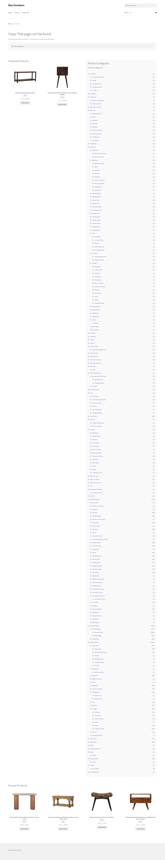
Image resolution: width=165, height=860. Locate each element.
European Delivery (95, 360)
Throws (94, 90)
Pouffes (97, 656)
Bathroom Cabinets (98, 100)
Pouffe (94, 80)
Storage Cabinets (95, 749)
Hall (93, 233)
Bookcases (93, 143)
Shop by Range (94, 626)
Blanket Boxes (96, 193)
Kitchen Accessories (100, 257)
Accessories (98, 649)
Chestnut (93, 336)
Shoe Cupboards (99, 247)
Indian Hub (25, 12)
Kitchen (94, 253)
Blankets (95, 127)
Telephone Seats (97, 87)
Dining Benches (96, 207)
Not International (95, 483)
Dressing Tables (97, 134)
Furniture (93, 366)
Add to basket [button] (25, 103)
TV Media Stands (99, 303)
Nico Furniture (16, 5)
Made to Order (94, 476)
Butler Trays (96, 200)
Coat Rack (98, 237)
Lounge (94, 263)
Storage (94, 386)
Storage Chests (96, 84)
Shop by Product (95, 499)
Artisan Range (96, 629)
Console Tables (99, 240)
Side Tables (98, 293)
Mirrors (97, 243)
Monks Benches (96, 586)
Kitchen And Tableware (99, 376)
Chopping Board (99, 383)
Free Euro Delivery (95, 363)
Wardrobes (95, 140)
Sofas (96, 296)
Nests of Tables (97, 453)
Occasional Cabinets (98, 77)
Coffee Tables (99, 270)
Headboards (95, 137)
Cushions (97, 273)
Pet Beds (97, 290)
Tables (92, 765)
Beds (93, 117)
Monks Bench (96, 306)
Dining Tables (96, 220)
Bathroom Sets (96, 104)
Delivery (92, 343)
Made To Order (99, 632)
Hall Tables (93, 416)
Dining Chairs (96, 213)
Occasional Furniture (96, 489)
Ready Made (98, 636)
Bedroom (93, 110)
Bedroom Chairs (97, 114)
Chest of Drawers (97, 130)
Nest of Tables (99, 283)
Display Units (96, 227)
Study (94, 320)
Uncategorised (94, 772)
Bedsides (95, 120)
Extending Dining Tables (99, 350)
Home (10, 12)
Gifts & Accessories (95, 373)
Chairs (94, 532)
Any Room (93, 74)
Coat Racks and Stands (99, 399)
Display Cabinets (97, 566)
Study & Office (94, 759)
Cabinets (92, 333)
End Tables (98, 276)
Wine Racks (95, 326)
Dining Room (96, 692)
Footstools (98, 280)
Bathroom (93, 97)
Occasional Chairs (100, 286)
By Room (92, 147)
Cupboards (95, 549)
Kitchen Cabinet (99, 260)
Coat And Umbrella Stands (100, 539)
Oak (91, 486)
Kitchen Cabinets (97, 582)
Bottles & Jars (99, 380)
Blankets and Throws (98, 519)
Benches (94, 124)
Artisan (17, 12)
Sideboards (95, 313)
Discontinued (94, 353)
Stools (96, 300)
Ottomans (95, 602)
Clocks (92, 340)
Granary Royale (94, 389)
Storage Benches (100, 250)
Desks (96, 323)
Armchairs (93, 94)
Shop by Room (94, 642)
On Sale (92, 496)
